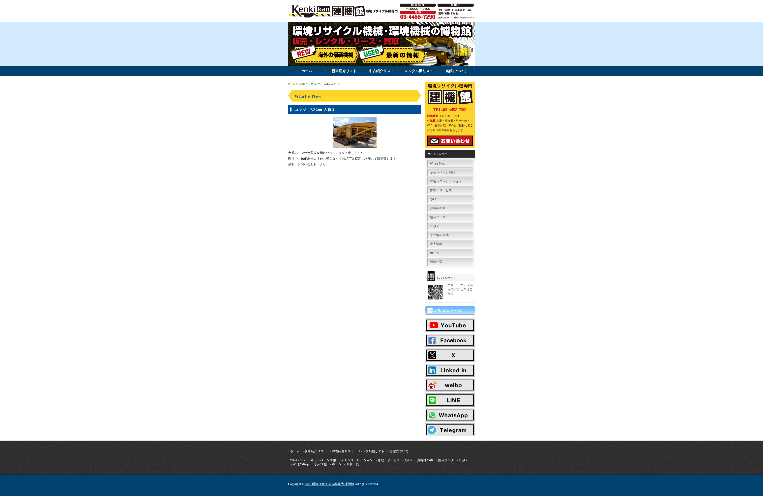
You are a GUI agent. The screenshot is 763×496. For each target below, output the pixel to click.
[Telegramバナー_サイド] (450, 432)
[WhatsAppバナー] (450, 417)
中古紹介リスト (381, 71)
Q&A (433, 199)
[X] (450, 357)
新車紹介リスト (344, 71)
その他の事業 (439, 235)
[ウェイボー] (450, 387)
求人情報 (436, 244)
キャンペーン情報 (442, 172)
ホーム (306, 71)
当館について (456, 71)
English (434, 226)
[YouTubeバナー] (450, 327)
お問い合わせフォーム (448, 310)
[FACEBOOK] (450, 342)
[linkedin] (450, 372)
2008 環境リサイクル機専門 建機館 (329, 484)
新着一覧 (436, 262)
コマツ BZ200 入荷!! (315, 110)
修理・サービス (441, 190)
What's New (304, 83)
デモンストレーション (446, 181)
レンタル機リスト (419, 71)
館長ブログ (438, 217)
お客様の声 (438, 208)
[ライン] (450, 402)
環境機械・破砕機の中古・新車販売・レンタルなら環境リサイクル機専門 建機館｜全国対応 (344, 11)
